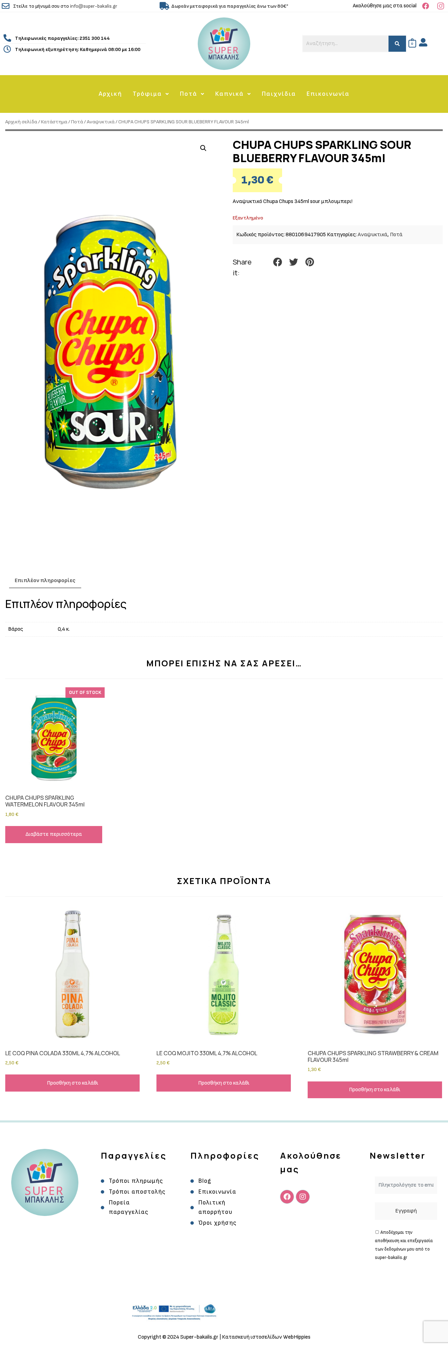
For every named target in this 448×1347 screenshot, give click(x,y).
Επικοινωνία (328, 93)
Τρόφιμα (147, 93)
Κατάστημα (54, 122)
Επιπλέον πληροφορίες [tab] (45, 580)
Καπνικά (229, 93)
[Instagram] (303, 1197)
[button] (151, 94)
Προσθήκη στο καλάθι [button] (72, 1083)
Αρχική (110, 93)
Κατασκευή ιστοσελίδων (252, 1337)
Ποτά (188, 93)
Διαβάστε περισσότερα (54, 834)
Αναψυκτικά (100, 122)
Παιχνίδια (279, 93)
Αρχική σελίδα (21, 122)
